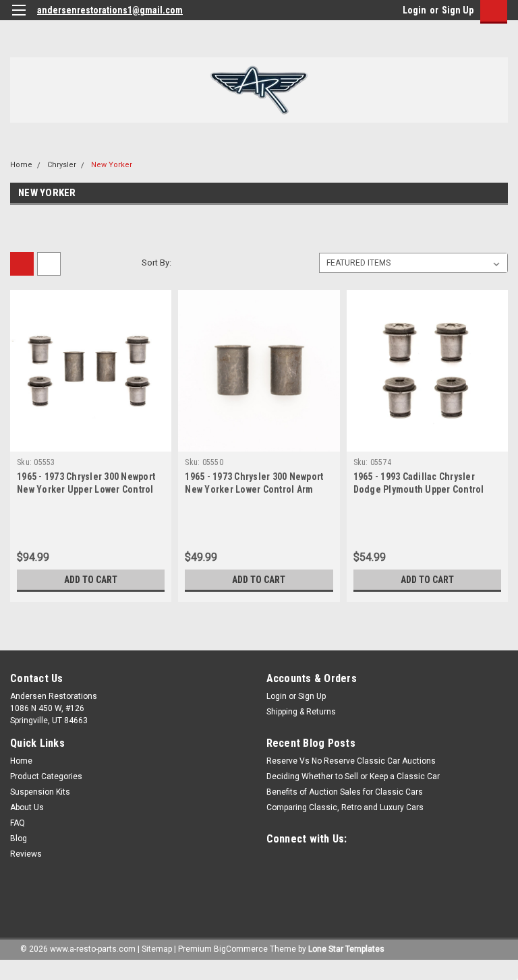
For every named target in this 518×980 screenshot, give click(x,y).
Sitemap (157, 949)
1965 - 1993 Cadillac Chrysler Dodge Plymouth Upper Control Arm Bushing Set (418, 489)
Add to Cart (90, 579)
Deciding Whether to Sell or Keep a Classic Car (353, 776)
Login (414, 10)
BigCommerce (241, 949)
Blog (18, 838)
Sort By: (156, 262)
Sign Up (457, 10)
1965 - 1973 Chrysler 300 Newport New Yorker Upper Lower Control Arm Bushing (86, 489)
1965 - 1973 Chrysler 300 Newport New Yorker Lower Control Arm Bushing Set (254, 489)
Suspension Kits (40, 792)
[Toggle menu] (18, 18)
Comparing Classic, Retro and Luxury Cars (345, 807)
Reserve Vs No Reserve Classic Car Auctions (351, 761)
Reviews (26, 854)
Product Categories (46, 776)
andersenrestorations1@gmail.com (110, 10)
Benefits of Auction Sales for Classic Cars (344, 792)
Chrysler (61, 164)
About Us (27, 807)
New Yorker (111, 164)
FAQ (17, 823)
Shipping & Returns (301, 711)
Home (21, 164)
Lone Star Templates (346, 949)
